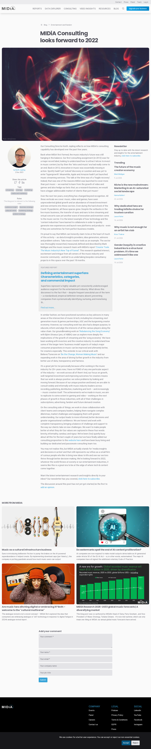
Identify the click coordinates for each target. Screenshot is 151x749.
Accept (126, 743)
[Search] (121, 8)
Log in (146, 2)
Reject (135, 743)
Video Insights (88, 8)
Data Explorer (53, 8)
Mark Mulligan (119, 174)
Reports (37, 8)
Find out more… (48, 307)
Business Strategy (26, 207)
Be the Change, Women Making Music (79, 354)
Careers (92, 720)
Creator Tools (102, 247)
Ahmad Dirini (11, 139)
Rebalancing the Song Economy (95, 331)
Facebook (138, 720)
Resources (105, 8)
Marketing (28, 190)
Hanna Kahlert (119, 195)
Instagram (138, 724)
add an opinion (47, 487)
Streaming (9, 190)
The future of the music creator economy (127, 168)
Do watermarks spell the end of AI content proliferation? (108, 549)
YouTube (137, 715)
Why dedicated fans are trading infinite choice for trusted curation (129, 209)
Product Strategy (19, 214)
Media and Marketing (19, 193)
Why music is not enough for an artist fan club (130, 228)
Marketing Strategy (25, 210)
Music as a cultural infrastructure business (27, 549)
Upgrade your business (138, 9)
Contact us (93, 724)
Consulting (70, 8)
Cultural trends (11, 210)
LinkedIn (137, 710)
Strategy (19, 190)
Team (139, 2)
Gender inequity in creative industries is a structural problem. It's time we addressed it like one (130, 249)
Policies (114, 710)
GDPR (113, 724)
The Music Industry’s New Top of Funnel (60, 250)
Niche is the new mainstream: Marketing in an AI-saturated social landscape (131, 188)
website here (74, 440)
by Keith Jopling (19, 170)
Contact (118, 2)
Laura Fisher (118, 216)
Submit (43, 680)
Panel (133, 2)
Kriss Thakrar (119, 234)
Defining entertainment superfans (64, 276)
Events (91, 710)
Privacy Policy (117, 715)
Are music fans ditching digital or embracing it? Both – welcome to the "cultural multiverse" (33, 608)
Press (126, 2)
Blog (116, 8)
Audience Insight (11, 207)
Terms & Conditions (119, 720)
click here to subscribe (89, 479)
